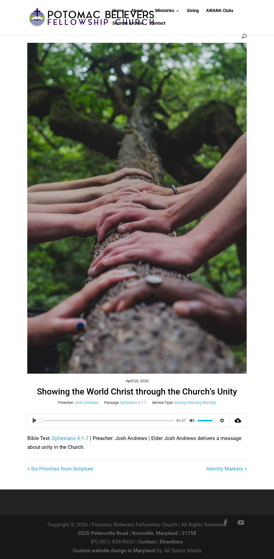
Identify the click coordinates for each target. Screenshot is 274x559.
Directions (171, 542)
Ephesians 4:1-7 (133, 402)
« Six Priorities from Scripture (60, 469)
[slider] (107, 420)
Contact (147, 542)
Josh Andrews (86, 402)
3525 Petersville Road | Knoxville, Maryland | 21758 (137, 533)
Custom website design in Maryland (114, 550)
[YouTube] (241, 523)
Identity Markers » (226, 469)
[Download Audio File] (238, 420)
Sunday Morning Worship (195, 402)
